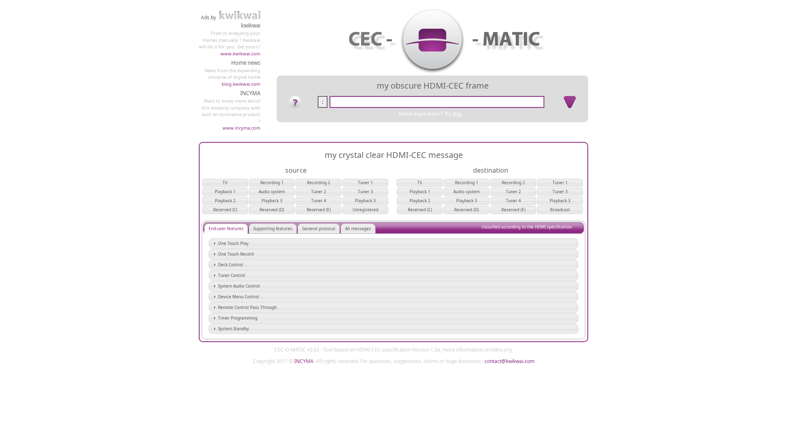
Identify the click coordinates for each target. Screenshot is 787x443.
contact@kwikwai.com (509, 361)
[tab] (393, 243)
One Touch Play (233, 243)
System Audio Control (239, 286)
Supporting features (272, 228)
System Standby (233, 328)
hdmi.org (501, 349)
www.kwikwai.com (240, 53)
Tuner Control (231, 275)
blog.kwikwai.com (241, 84)
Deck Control (230, 264)
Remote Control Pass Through (247, 307)
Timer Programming (237, 318)
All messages (358, 228)
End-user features (226, 228)
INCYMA (304, 361)
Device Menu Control (238, 296)
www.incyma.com (241, 128)
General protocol (318, 228)
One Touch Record (236, 254)
